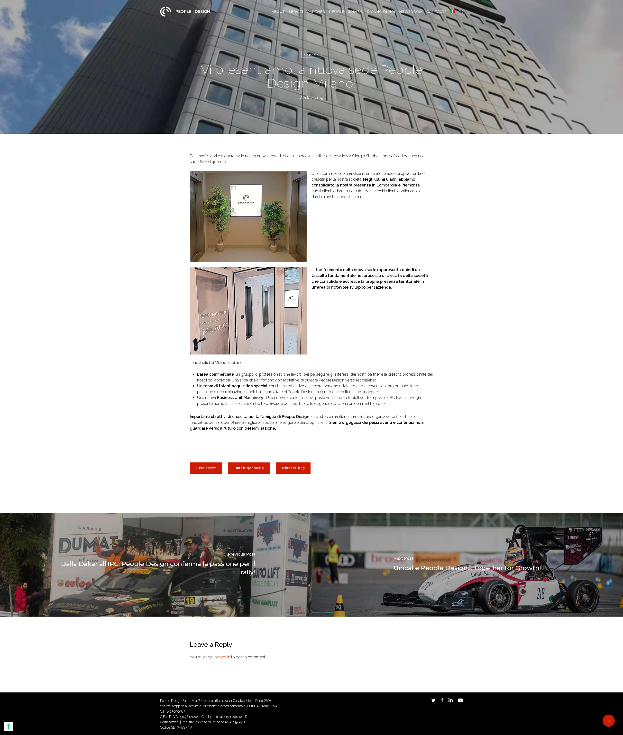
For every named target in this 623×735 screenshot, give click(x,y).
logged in (221, 657)
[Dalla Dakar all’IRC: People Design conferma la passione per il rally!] (156, 565)
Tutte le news (206, 468)
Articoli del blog (293, 468)
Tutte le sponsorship (249, 468)
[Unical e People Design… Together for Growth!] (467, 565)
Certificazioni (169, 722)
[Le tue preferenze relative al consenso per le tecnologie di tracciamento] (8, 726)
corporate (311, 54)
